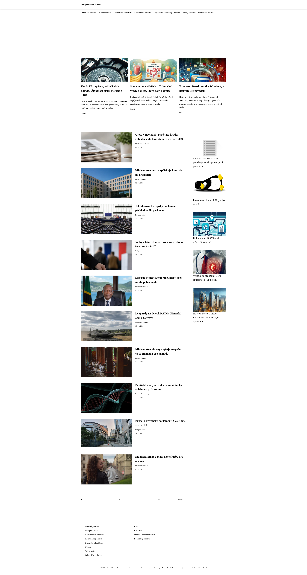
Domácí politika (89, 12)
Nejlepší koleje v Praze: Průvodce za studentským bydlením (206, 317)
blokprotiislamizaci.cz (91, 4)
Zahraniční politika (206, 12)
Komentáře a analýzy (122, 12)
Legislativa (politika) (163, 12)
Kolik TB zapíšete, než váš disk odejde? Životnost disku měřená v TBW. (101, 91)
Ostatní (177, 12)
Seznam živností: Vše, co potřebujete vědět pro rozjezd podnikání (208, 162)
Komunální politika (142, 12)
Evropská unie (105, 12)
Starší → (182, 499)
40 (159, 499)
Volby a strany (189, 12)
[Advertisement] (153, 32)
